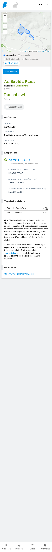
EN (47, 4)
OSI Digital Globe (13, 59)
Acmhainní (45, 549)
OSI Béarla (25, 55)
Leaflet (26, 51)
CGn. (47, 208)
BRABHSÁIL (13, 63)
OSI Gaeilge (11, 55)
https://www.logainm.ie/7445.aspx (18, 274)
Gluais (32, 549)
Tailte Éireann (45, 51)
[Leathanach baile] (4, 5)
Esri (38, 51)
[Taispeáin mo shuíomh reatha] (5, 32)
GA (40, 4)
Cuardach (6, 549)
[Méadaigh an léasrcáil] (5, 26)
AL (46, 213)
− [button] (5, 19)
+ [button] (5, 15)
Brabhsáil (19, 549)
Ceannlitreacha (15, 107)
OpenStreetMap (31, 59)
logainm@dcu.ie (11, 253)
